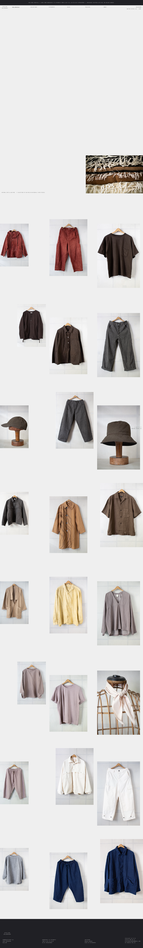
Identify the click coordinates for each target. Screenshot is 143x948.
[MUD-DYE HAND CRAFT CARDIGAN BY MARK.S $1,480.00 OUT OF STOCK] (31, 323)
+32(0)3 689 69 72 (130, 939)
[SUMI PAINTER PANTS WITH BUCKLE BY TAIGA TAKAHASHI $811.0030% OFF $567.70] (118, 338)
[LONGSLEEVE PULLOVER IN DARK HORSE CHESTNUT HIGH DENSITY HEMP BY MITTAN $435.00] (31, 680)
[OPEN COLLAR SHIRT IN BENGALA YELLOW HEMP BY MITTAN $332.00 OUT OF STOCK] (68, 598)
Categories (52, 7)
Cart (140, 9)
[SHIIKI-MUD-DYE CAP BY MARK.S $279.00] (14, 418)
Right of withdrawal (90, 942)
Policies (87, 7)
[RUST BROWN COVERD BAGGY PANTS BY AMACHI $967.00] (68, 241)
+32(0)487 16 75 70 (130, 938)
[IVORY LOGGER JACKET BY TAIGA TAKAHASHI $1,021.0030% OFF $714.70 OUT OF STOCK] (75, 774)
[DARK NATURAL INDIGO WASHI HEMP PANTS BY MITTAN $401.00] (68, 872)
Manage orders (88, 941)
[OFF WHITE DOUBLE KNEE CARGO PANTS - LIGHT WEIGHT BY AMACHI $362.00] (118, 785)
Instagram (138, 7)
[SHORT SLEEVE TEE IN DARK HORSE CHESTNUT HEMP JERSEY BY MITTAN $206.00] (68, 694)
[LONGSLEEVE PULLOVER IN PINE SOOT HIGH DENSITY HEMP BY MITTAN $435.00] (14, 863)
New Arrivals (15, 7)
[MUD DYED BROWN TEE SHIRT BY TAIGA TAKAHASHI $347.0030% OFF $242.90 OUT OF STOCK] (118, 247)
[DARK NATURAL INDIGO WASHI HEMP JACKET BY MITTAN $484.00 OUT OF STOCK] (121, 869)
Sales (68, 7)
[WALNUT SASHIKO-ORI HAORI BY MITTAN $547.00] (14, 593)
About (105, 7)
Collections (34, 7)
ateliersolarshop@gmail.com (132, 941)
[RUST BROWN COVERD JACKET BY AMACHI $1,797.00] (14, 236)
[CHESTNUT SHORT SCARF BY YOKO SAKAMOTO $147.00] (118, 696)
